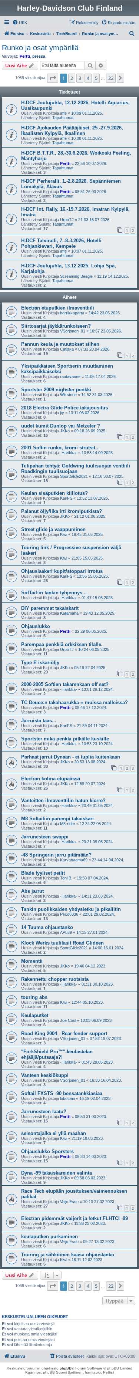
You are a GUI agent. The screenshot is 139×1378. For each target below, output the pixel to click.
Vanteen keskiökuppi (45, 1075)
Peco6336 (69, 914)
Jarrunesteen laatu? (43, 1111)
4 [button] (88, 78)
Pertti (25, 56)
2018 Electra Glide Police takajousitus (64, 408)
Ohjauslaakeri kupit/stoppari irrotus (62, 571)
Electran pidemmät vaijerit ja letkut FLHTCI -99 (74, 1218)
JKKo (65, 431)
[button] (52, 78)
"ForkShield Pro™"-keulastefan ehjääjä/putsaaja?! (57, 1054)
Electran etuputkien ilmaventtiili (57, 308)
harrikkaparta (72, 313)
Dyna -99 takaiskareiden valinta (56, 1173)
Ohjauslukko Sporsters (47, 1151)
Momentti (32, 961)
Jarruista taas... (38, 720)
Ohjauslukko (35, 626)
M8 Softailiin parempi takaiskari (57, 818)
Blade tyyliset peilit (43, 873)
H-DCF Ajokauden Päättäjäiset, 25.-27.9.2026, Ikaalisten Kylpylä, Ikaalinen (72, 130)
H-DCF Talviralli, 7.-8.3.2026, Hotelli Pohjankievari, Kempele (61, 243)
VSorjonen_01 (72, 331)
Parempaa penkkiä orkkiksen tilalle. (62, 644)
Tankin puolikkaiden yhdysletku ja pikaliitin (71, 909)
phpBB (66, 1368)
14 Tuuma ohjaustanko (47, 927)
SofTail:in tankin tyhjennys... (54, 592)
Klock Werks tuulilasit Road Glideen (62, 943)
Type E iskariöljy (40, 662)
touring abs (34, 997)
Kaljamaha (69, 613)
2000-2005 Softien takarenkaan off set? (65, 684)
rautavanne (70, 376)
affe (63, 113)
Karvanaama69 (73, 860)
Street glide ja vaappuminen (53, 529)
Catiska (67, 349)
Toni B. (66, 878)
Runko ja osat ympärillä (40, 48)
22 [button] (110, 78)
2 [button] (71, 78)
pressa (38, 56)
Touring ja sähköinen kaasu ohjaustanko (67, 1254)
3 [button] (80, 78)
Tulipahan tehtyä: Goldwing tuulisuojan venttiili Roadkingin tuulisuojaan (75, 468)
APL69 (66, 932)
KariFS (66, 498)
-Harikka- (68, 452)
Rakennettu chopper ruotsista (55, 979)
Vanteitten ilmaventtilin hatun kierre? (63, 800)
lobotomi (67, 1098)
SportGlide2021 (74, 476)
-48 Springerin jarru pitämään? (56, 855)
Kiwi (63, 534)
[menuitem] (19, 22)
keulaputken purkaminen (49, 1236)
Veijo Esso (69, 1201)
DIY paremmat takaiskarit (50, 608)
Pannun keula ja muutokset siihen (60, 344)
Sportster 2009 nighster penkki (56, 389)
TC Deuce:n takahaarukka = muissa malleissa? (74, 702)
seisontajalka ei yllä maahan (53, 1133)
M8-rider (67, 823)
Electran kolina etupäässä (50, 778)
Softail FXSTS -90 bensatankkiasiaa (61, 1093)
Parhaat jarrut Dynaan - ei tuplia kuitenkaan (70, 757)
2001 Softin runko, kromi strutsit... (60, 447)
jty (62, 413)
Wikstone (68, 394)
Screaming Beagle (76, 276)
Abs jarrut (32, 891)
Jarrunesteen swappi (45, 837)
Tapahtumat (62, 117)
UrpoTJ (67, 219)
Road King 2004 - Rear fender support (64, 1033)
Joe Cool (68, 1020)
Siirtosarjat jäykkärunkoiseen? (56, 326)
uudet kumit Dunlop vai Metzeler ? (60, 426)
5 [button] (96, 78)
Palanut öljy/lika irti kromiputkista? (61, 511)
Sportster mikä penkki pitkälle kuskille (65, 739)
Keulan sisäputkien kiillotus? (54, 493)
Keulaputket (34, 1015)
